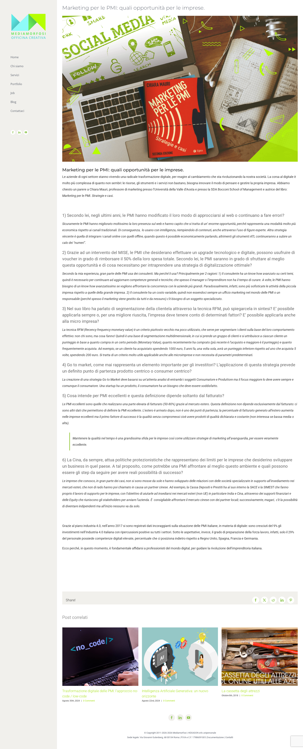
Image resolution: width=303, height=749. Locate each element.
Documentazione (215, 737)
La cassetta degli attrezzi (161, 691)
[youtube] (188, 717)
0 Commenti (89, 701)
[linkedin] (180, 717)
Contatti (229, 737)
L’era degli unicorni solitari (242, 691)
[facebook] (171, 717)
